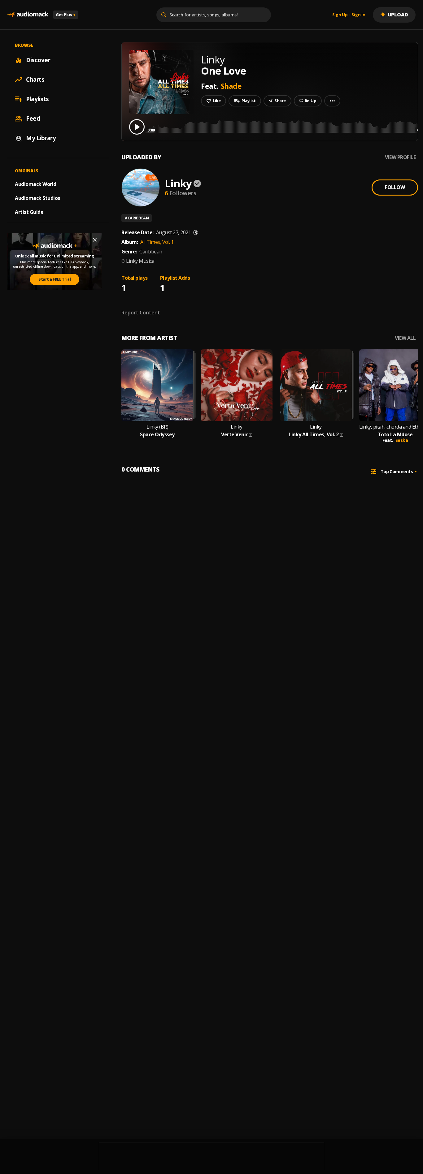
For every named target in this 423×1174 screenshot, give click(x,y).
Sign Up (340, 14)
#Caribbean (136, 218)
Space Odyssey (157, 434)
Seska (401, 440)
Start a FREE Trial (54, 279)
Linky (178, 183)
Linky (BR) (157, 427)
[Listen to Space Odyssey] (157, 385)
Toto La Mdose (395, 434)
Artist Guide (29, 212)
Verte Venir (234, 434)
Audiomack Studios (37, 198)
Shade (231, 86)
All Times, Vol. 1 (157, 242)
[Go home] (27, 14)
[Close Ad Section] (95, 240)
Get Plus (66, 14)
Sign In (358, 14)
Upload (398, 14)
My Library (41, 138)
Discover (38, 60)
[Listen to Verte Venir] (237, 385)
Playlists (37, 99)
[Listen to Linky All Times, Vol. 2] (316, 385)
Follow (395, 187)
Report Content (140, 312)
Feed (33, 118)
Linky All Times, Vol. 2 (314, 434)
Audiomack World (35, 184)
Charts (35, 80)
